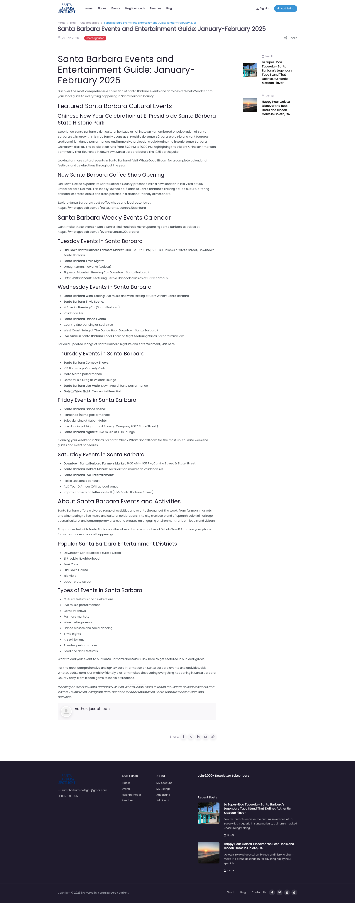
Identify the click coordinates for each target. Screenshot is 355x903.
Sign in (264, 8)
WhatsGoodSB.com (198, 91)
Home (88, 8)
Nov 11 (269, 56)
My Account (164, 783)
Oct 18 (270, 96)
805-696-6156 (70, 796)
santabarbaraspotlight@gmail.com (84, 790)
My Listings (163, 789)
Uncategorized (89, 23)
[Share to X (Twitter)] (191, 737)
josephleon (99, 708)
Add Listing (163, 795)
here (171, 344)
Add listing (287, 8)
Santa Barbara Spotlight (113, 893)
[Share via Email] (206, 737)
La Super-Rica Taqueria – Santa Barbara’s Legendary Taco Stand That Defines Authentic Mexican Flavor (277, 72)
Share (293, 38)
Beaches (155, 8)
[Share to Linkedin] (198, 737)
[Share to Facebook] (183, 737)
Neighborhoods (135, 8)
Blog (169, 8)
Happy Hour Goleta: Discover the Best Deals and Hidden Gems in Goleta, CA (276, 108)
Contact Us (259, 892)
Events (115, 8)
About (230, 892)
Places (102, 8)
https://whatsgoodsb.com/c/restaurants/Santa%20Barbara (102, 208)
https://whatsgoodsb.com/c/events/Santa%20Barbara (98, 232)
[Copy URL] (213, 737)
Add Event (162, 800)
